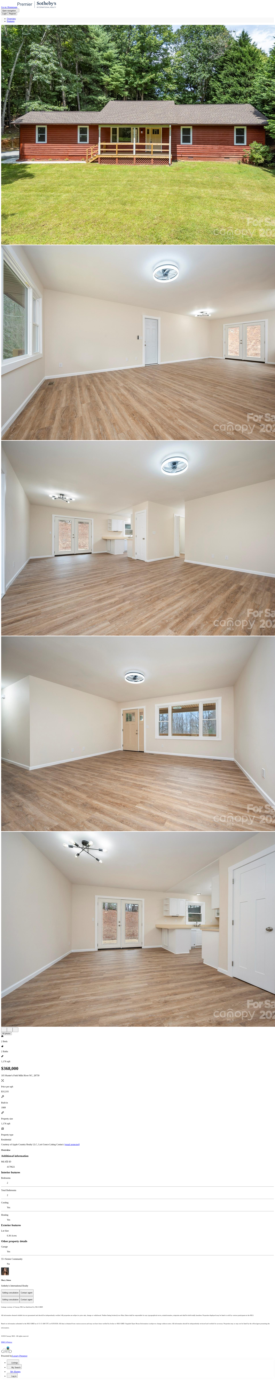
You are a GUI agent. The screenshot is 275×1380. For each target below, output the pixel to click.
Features (10, 21)
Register (12, 14)
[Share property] (15, 1029)
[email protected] (72, 1144)
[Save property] (10, 1029)
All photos (6, 1033)
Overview (11, 18)
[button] (137, 135)
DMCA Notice (6, 1342)
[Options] (4, 1029)
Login (4, 14)
